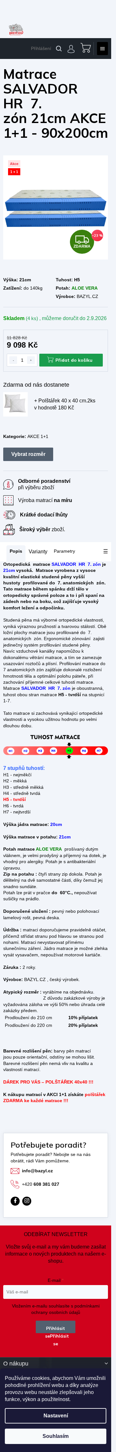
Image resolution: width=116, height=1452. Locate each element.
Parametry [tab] (64, 551)
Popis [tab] (16, 551)
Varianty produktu (28, 454)
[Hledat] (58, 48)
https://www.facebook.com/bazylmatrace (15, 1201)
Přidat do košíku (73, 360)
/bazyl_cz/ (26, 1201)
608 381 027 (40, 1184)
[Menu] (102, 48)
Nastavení (56, 1415)
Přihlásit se (55, 1329)
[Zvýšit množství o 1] (31, 360)
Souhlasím (56, 1436)
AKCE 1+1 (37, 436)
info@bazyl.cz (37, 1170)
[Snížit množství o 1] (13, 360)
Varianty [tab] (38, 551)
